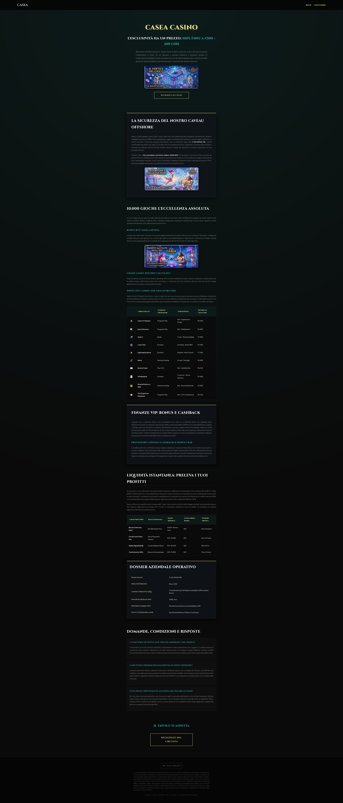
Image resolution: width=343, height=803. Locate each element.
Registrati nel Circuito (171, 739)
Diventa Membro (320, 5)
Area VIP (308, 5)
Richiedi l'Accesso (171, 95)
